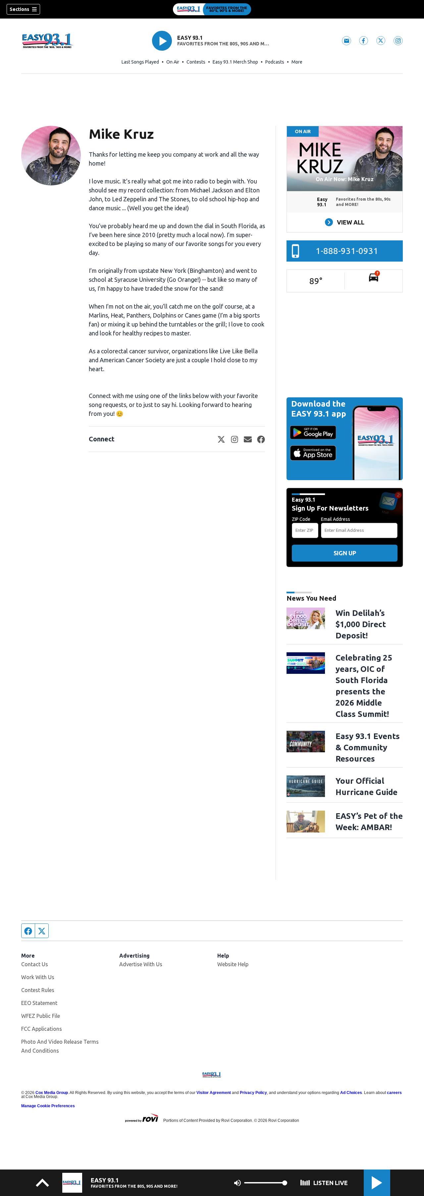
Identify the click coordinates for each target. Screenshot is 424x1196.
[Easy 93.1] (212, 9)
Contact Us (34, 964)
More (297, 62)
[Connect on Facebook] (261, 439)
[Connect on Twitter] (221, 439)
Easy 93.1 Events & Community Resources (368, 747)
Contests (195, 62)
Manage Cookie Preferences (48, 1106)
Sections (19, 9)
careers (394, 1092)
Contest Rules (37, 990)
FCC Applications (41, 1029)
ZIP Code (301, 519)
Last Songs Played (140, 62)
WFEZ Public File (40, 1016)
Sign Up (345, 553)
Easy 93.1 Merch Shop (235, 62)
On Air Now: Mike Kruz (345, 179)
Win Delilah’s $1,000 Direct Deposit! (361, 624)
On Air (172, 62)
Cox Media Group (51, 1092)
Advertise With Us (140, 964)
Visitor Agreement (213, 1092)
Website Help (232, 964)
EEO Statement (39, 1003)
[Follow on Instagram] (234, 439)
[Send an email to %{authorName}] (248, 439)
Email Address (335, 519)
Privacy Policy (253, 1092)
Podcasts (274, 62)
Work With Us (37, 977)
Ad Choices (351, 1092)
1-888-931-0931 (347, 251)
